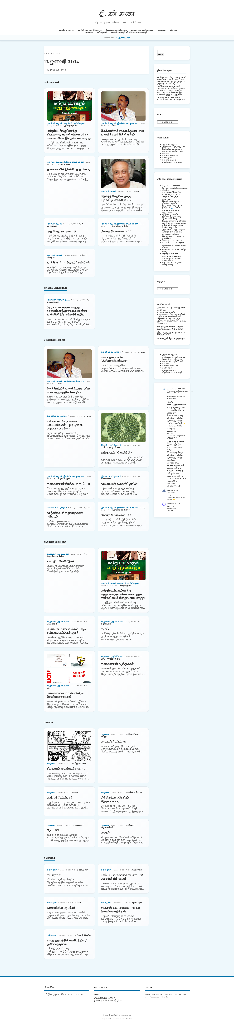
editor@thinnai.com (163, 81)
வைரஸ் (105, 832)
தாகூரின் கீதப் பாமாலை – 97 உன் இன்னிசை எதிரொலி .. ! (120, 909)
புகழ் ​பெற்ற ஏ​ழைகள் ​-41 (61, 231)
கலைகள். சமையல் (170, 155)
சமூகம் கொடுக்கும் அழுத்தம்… (170, 211)
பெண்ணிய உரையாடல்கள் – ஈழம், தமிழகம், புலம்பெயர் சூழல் (67, 630)
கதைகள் (162, 30)
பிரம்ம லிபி (53, 830)
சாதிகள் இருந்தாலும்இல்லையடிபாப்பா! (175, 187)
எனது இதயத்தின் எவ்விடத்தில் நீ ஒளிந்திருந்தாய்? (67, 942)
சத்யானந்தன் (64, 164)
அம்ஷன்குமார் (71, 125)
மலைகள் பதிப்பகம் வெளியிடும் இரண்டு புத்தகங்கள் (65, 694)
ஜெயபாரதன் (53, 302)
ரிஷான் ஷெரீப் (84, 935)
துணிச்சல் (166, 238)
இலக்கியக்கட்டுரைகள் (117, 30)
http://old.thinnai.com (164, 329)
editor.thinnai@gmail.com (172, 84)
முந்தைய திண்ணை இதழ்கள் (108, 1000)
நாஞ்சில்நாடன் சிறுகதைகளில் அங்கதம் (65, 514)
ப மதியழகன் (82, 870)
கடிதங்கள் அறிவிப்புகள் (142, 30)
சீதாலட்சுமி (106, 624)
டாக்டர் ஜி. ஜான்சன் (110, 447)
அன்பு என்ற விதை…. (171, 256)
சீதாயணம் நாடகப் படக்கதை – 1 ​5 (67, 768)
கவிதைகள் (102, 32)
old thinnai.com (173, 92)
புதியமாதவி (52, 624)
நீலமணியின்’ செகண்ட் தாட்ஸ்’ (119, 484)
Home (96, 994)
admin (114, 125)
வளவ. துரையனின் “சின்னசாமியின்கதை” (115, 358)
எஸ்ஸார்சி (106, 478)
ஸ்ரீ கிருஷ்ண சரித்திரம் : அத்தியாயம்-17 (115, 799)
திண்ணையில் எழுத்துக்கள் (117, 664)
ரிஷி (79, 902)
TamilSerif (166, 335)
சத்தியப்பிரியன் (135, 792)
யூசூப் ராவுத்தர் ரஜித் (110, 658)
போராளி (179, 240)
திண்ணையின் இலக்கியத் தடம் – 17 (68, 169)
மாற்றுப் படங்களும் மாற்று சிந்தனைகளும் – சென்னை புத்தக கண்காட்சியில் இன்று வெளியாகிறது (69, 134)
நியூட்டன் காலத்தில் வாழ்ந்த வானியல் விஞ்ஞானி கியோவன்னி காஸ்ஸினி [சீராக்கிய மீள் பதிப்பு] (67, 310)
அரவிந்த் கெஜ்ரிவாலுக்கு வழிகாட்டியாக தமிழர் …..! (116, 198)
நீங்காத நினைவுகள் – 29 (116, 231)
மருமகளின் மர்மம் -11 (113, 741)
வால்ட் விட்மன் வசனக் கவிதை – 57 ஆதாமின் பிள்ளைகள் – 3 (122, 876)
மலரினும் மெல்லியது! (59, 797)
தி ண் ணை (117, 12)
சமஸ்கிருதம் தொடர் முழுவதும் (171, 338)
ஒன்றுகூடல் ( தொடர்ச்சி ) (116, 452)
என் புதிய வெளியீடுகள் (61, 561)
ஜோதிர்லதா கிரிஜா (121, 226)
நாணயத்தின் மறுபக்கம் (61, 907)
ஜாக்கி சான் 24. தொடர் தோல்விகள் (68, 262)
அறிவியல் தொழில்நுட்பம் (90, 30)
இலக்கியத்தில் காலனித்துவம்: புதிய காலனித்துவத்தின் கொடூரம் (122, 132)
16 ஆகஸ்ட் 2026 (123, 38)
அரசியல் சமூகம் (66, 30)
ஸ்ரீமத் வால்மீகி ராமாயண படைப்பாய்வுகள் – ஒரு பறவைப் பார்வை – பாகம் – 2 (65, 424)
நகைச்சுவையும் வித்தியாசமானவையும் (129, 32)
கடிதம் (105, 629)
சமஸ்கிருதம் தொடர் (104, 998)
